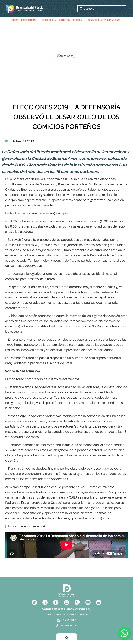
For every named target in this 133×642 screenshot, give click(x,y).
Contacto (93, 20)
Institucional (28, 20)
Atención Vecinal (111, 20)
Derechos (47, 20)
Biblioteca (65, 20)
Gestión (77, 20)
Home (15, 20)
